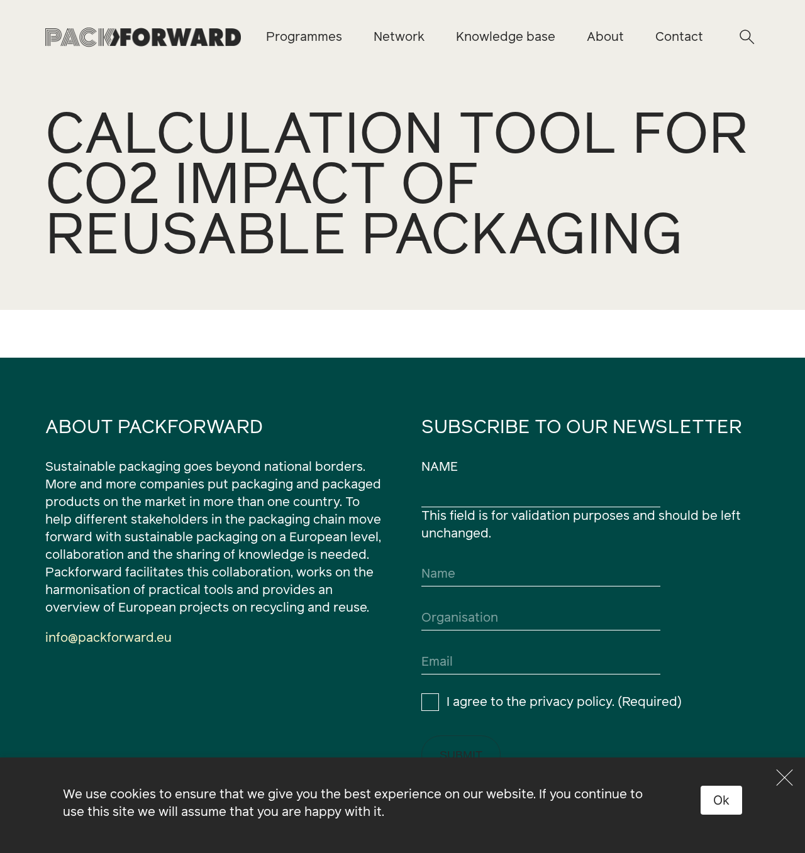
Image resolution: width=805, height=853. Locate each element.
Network (399, 37)
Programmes (304, 37)
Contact (679, 37)
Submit (461, 755)
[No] (785, 777)
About (605, 37)
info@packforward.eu (108, 638)
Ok (721, 800)
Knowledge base (505, 37)
